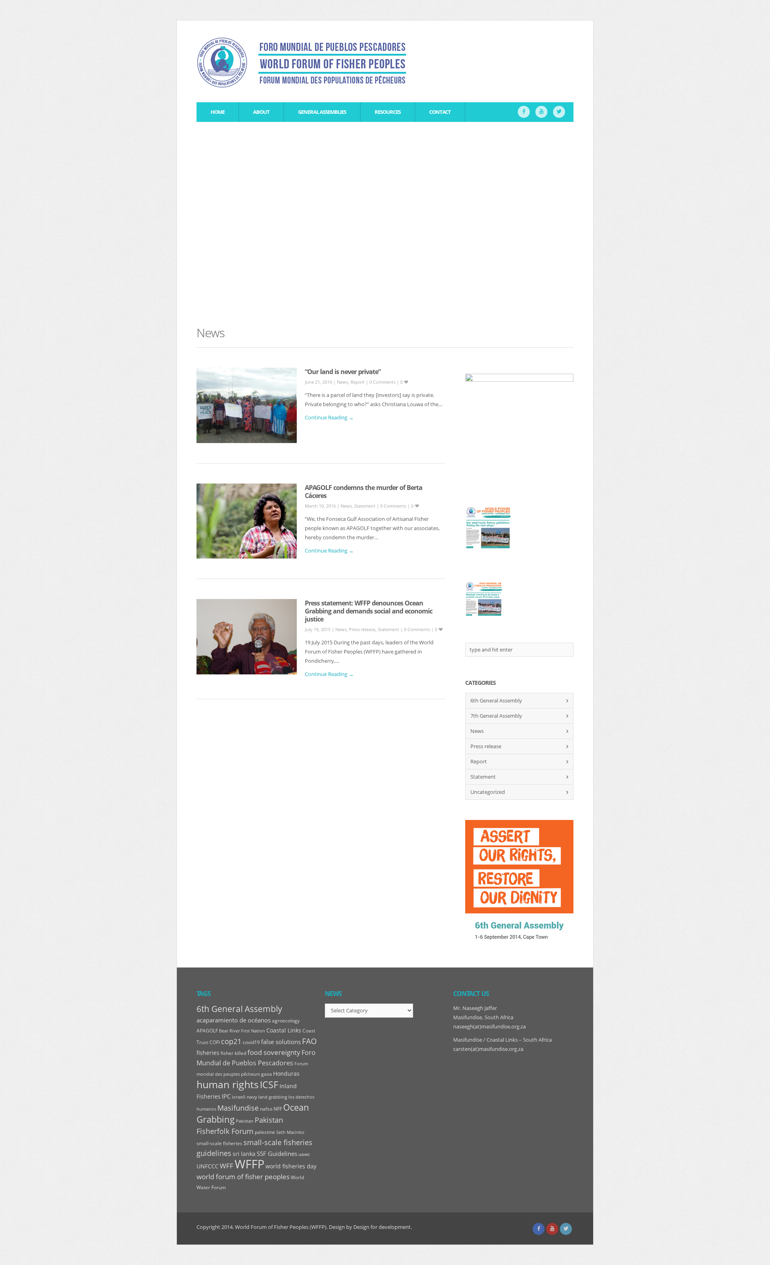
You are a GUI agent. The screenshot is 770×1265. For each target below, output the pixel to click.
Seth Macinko (290, 1132)
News (342, 382)
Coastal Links (283, 1030)
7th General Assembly (496, 715)
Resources (388, 111)
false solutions (281, 1042)
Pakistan (244, 1121)
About (261, 111)
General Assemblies (322, 111)
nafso (266, 1108)
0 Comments (383, 382)
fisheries (208, 1053)
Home (218, 111)
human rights (228, 1084)
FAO (309, 1041)
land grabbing (272, 1097)
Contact (440, 111)
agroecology (286, 1020)
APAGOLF (207, 1030)
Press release (362, 629)
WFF (226, 1165)
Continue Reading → (329, 417)
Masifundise (238, 1108)
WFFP (249, 1164)
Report (358, 382)
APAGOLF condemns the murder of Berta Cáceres (363, 491)
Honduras (286, 1073)
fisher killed (233, 1053)
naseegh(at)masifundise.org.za (489, 1026)
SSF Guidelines (277, 1154)
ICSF (269, 1084)
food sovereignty (273, 1052)
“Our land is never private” (343, 371)
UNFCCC (208, 1166)
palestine (265, 1132)
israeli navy (244, 1096)
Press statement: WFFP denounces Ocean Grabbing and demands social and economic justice (368, 611)
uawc (304, 1154)
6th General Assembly (496, 700)
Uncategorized (487, 791)
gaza (266, 1074)
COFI (214, 1042)
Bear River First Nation (242, 1031)
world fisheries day (290, 1166)
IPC (226, 1096)
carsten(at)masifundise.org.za (488, 1048)
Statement (364, 506)
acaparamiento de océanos (234, 1020)
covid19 (251, 1042)
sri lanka (244, 1154)
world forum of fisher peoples (243, 1176)
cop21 (231, 1041)
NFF (278, 1108)
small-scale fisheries (219, 1143)
